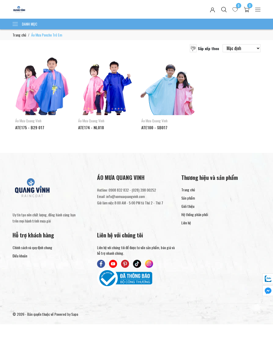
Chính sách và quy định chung (32, 247)
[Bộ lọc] (193, 48)
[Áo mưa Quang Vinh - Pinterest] (125, 264)
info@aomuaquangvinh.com (125, 196)
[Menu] (257, 9)
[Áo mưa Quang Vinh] (62, 9)
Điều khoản (20, 255)
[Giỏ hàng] (246, 9)
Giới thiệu (187, 206)
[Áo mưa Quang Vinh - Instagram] (149, 264)
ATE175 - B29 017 (29, 127)
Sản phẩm (188, 198)
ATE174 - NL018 (91, 127)
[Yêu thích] (235, 9)
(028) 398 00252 (144, 190)
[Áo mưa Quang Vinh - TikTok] (137, 264)
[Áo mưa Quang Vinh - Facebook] (101, 264)
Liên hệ (186, 222)
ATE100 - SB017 (154, 127)
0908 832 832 (119, 190)
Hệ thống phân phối (194, 214)
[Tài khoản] (212, 9)
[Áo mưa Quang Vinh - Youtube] (113, 264)
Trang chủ (19, 35)
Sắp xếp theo (208, 48)
